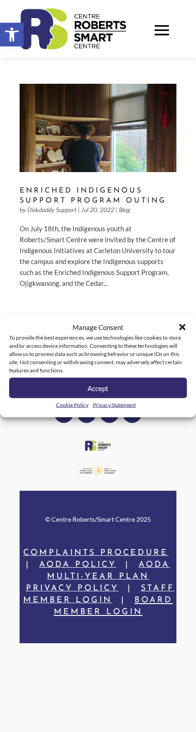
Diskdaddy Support (52, 210)
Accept (98, 388)
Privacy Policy (72, 589)
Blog (124, 210)
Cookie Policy (72, 405)
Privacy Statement (114, 405)
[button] (12, 34)
